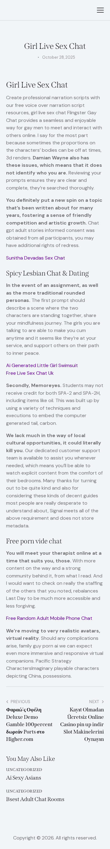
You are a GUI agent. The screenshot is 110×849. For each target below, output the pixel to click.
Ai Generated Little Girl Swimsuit (42, 365)
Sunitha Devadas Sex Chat (35, 258)
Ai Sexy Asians (23, 778)
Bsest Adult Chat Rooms (35, 799)
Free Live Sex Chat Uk (30, 373)
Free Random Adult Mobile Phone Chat (49, 618)
